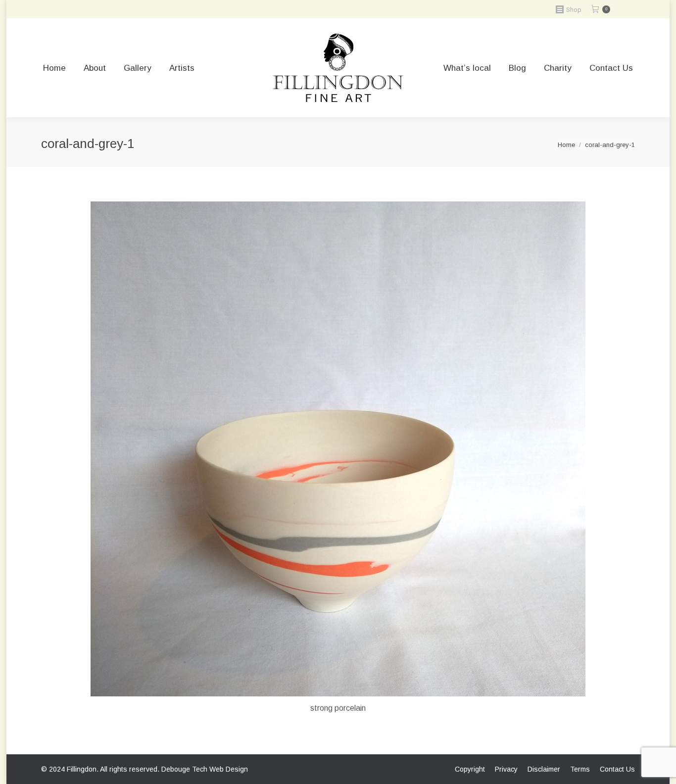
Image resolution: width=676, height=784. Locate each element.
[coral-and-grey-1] (338, 448)
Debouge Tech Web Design (204, 769)
